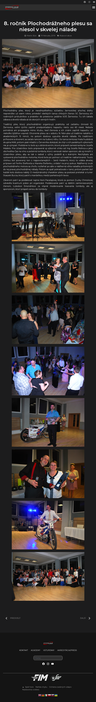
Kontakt (23, 650)
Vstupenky (48, 650)
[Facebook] (85, 2)
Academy (35, 650)
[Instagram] (89, 2)
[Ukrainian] (56, 695)
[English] (40, 695)
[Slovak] (52, 695)
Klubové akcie (66, 36)
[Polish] (49, 695)
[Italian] (46, 695)
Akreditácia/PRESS (67, 650)
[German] (43, 695)
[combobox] (48, 658)
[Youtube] (94, 2)
